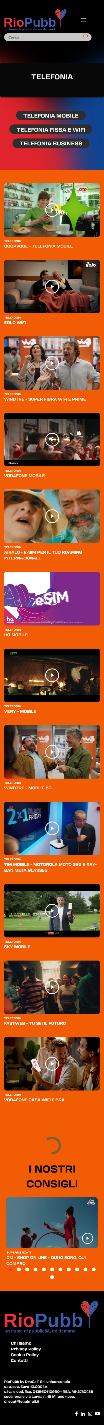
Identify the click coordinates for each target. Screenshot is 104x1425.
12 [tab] (52, 1277)
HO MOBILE (16, 634)
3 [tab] (27, 1269)
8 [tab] (69, 1269)
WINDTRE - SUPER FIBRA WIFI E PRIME (45, 399)
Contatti (19, 1360)
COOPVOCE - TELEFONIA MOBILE (38, 246)
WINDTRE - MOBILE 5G (28, 787)
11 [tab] (94, 1269)
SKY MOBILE (17, 946)
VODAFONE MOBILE (24, 475)
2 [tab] (19, 1269)
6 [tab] (52, 1269)
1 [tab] (10, 1269)
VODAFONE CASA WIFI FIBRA (34, 1099)
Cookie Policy (25, 1354)
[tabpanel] (52, 1234)
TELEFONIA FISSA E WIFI (51, 129)
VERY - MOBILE (20, 711)
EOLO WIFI (15, 322)
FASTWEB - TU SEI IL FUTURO (35, 1023)
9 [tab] (77, 1269)
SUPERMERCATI (18, 1252)
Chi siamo (21, 1343)
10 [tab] (85, 1269)
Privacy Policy (26, 1348)
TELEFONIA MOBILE (50, 115)
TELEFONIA (12, 241)
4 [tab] (35, 1269)
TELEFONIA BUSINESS (51, 143)
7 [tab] (60, 1269)
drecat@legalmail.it (21, 1401)
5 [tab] (44, 1269)
